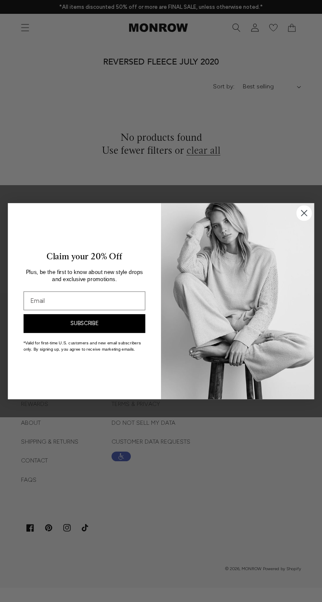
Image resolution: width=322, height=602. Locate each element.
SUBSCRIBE (84, 323)
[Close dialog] (304, 213)
